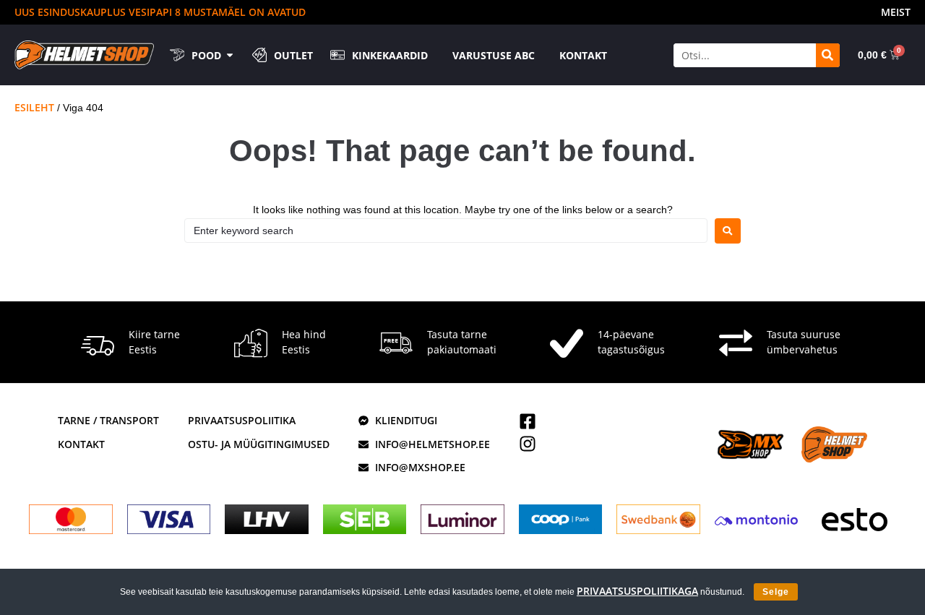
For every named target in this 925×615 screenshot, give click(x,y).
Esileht (34, 107)
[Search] (828, 55)
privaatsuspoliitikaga (637, 591)
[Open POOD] (230, 55)
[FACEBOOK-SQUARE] (527, 421)
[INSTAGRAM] (527, 443)
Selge (775, 592)
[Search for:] (445, 230)
